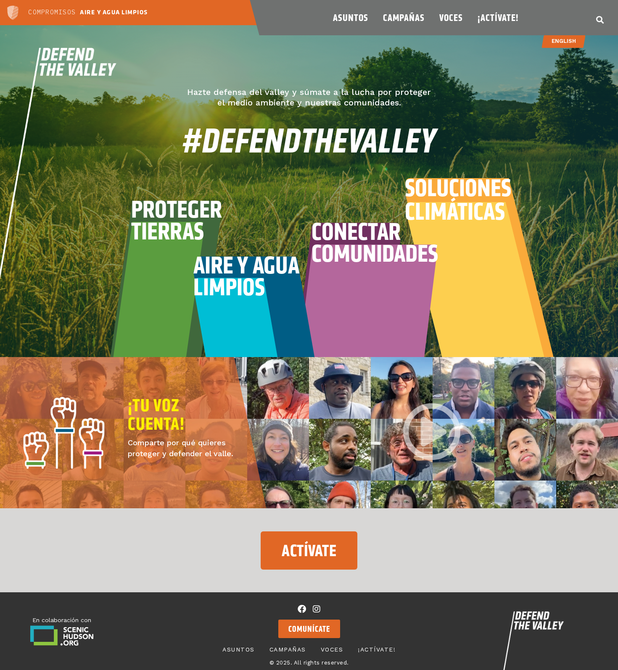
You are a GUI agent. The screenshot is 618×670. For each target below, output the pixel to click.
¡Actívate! (498, 17)
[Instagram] (316, 609)
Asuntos (350, 17)
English (563, 41)
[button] (600, 19)
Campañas (404, 17)
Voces (451, 17)
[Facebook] (302, 609)
